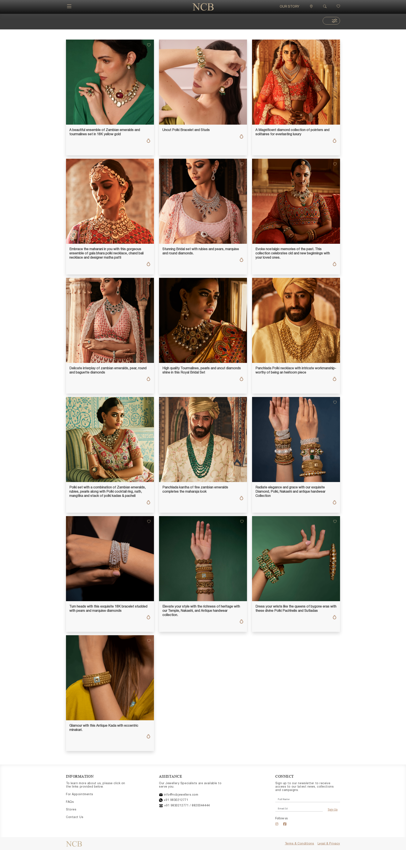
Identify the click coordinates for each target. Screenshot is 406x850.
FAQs (70, 802)
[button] (69, 7)
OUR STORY (289, 6)
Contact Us (75, 817)
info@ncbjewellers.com (180, 795)
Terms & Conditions (299, 843)
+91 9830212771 (175, 800)
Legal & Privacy (329, 843)
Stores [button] (71, 809)
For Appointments (79, 794)
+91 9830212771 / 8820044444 (186, 805)
